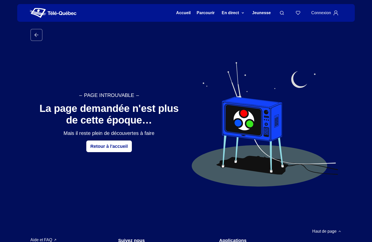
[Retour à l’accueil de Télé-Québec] (53, 13)
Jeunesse (261, 13)
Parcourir (206, 13)
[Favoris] (298, 13)
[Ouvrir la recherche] (282, 13)
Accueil (183, 13)
